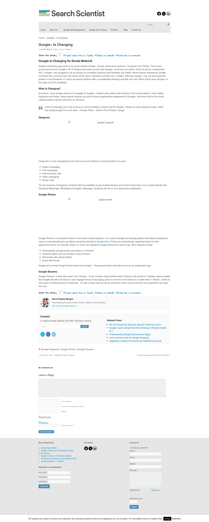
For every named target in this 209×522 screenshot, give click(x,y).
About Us (54, 29)
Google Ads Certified (49, 448)
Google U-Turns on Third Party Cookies (56, 456)
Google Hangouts (50, 349)
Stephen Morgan (46, 49)
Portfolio (114, 29)
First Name (43, 477)
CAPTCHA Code (67, 425)
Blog (126, 29)
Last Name (43, 481)
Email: (132, 457)
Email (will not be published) (73, 406)
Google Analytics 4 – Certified (52, 461)
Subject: (133, 463)
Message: (134, 470)
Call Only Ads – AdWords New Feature (56, 355)
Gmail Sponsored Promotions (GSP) (153, 355)
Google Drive (103, 241)
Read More (176, 518)
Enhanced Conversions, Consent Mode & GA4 (58, 458)
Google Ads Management (74, 29)
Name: (132, 451)
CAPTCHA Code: (136, 498)
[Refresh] (43, 422)
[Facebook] (48, 334)
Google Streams (85, 349)
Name (66, 401)
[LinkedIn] (54, 334)
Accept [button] (167, 519)
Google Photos (68, 349)
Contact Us (136, 29)
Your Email (43, 472)
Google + (69, 49)
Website (64, 411)
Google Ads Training (98, 29)
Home (43, 29)
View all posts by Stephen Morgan (65, 306)
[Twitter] (42, 334)
